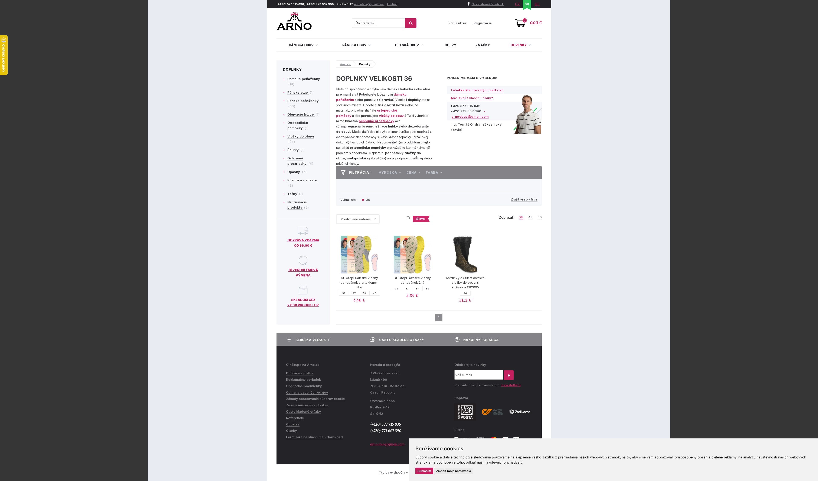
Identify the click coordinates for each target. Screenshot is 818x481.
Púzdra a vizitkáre (302, 180)
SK (527, 4)
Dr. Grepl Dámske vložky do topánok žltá (412, 280)
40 (374, 293)
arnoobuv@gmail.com (369, 4)
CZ (517, 4)
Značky (482, 45)
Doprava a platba (299, 373)
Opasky (294, 172)
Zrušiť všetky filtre (524, 199)
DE (537, 4)
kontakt (392, 4)
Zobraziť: (506, 217)
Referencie (295, 418)
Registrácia (483, 23)
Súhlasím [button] (424, 471)
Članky (291, 431)
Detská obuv (407, 45)
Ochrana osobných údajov (307, 392)
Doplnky (519, 45)
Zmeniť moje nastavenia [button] (453, 471)
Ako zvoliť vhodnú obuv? (472, 98)
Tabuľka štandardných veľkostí (477, 90)
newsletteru (511, 385)
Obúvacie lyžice (301, 114)
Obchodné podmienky (304, 386)
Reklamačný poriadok (303, 380)
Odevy (450, 45)
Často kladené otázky (401, 340)
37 (354, 293)
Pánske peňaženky (303, 101)
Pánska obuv (354, 45)
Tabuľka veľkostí (312, 340)
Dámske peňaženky (303, 79)
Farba (432, 172)
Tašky (292, 194)
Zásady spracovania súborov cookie (315, 399)
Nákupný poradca (481, 340)
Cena (411, 172)
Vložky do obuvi (300, 136)
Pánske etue (298, 92)
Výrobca (388, 172)
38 (417, 288)
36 (344, 293)
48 (530, 217)
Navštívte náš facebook (488, 4)
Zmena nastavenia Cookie (307, 405)
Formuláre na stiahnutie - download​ (314, 437)
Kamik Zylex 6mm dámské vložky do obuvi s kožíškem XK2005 (465, 282)
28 (521, 217)
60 (539, 217)
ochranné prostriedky (376, 121)
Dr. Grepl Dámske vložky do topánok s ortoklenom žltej (359, 282)
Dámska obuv (301, 45)
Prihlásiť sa (457, 23)
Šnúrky (293, 150)
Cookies (293, 424)
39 (364, 293)
